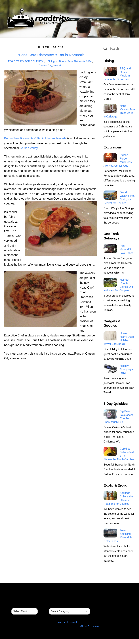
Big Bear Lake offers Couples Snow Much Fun (118, 416)
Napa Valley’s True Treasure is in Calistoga (119, 111)
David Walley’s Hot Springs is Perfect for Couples (119, 197)
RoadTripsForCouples (68, 622)
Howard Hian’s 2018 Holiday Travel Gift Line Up (119, 338)
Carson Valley (29, 148)
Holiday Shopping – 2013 (126, 369)
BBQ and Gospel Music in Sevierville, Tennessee (117, 74)
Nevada (57, 65)
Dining (51, 61)
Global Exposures (89, 626)
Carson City (45, 65)
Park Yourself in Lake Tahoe (126, 249)
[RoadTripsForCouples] (37, 27)
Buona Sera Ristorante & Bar (75, 61)
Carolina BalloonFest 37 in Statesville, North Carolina (119, 454)
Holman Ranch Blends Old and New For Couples (118, 285)
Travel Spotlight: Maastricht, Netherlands (118, 535)
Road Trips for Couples (25, 61)
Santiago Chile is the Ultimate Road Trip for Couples (118, 498)
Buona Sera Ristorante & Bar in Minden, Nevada (35, 138)
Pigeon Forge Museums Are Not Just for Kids (118, 160)
